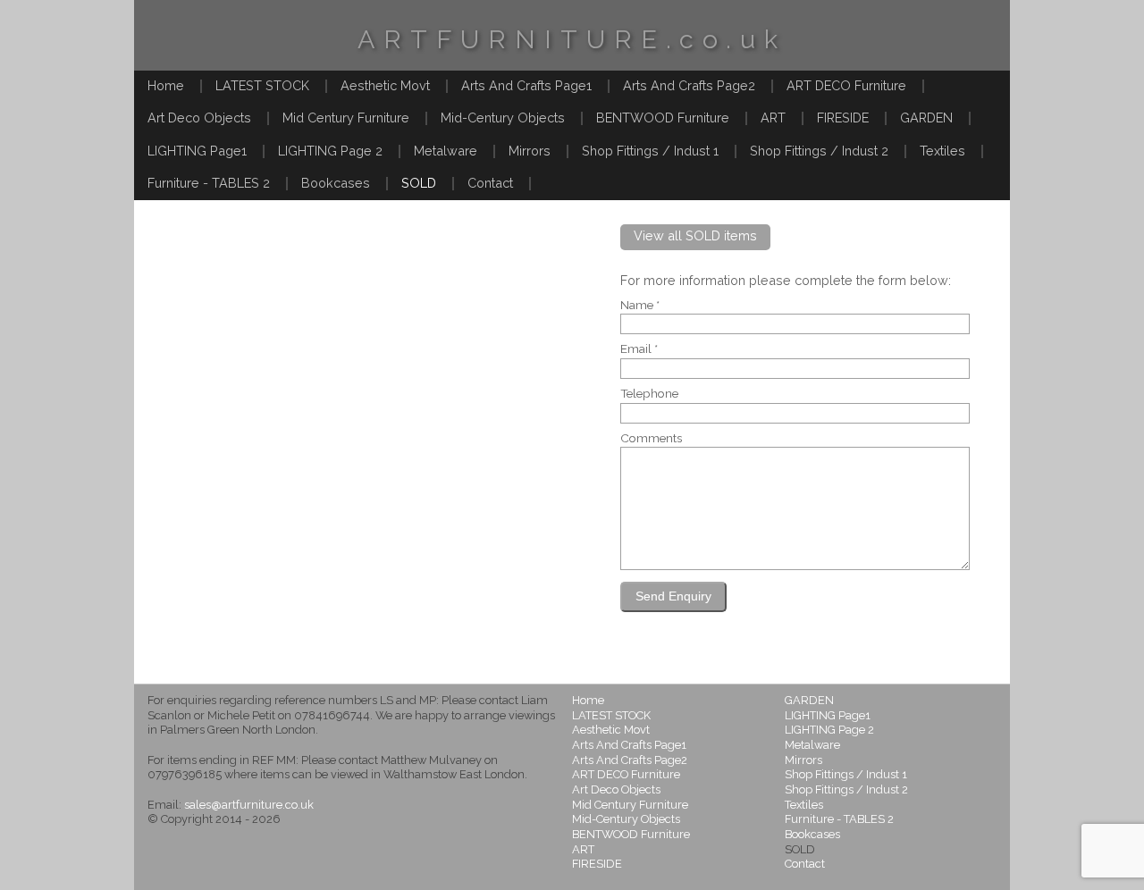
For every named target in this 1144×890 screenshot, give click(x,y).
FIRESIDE (843, 117)
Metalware (445, 150)
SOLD (418, 182)
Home (165, 85)
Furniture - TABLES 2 (208, 182)
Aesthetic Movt (385, 85)
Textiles (942, 150)
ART (773, 117)
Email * (639, 349)
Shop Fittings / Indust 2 (819, 150)
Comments (651, 438)
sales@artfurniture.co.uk (249, 804)
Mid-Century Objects (503, 117)
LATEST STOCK (262, 85)
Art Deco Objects (199, 117)
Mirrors (530, 150)
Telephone (649, 394)
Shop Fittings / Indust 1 (650, 150)
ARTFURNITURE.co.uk (572, 39)
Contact (490, 182)
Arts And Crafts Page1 (526, 85)
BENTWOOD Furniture (662, 117)
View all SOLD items (695, 235)
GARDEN (926, 117)
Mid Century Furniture (345, 117)
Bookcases (335, 182)
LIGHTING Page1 (197, 150)
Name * (640, 305)
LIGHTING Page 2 (330, 150)
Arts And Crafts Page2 (689, 85)
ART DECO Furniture (846, 85)
